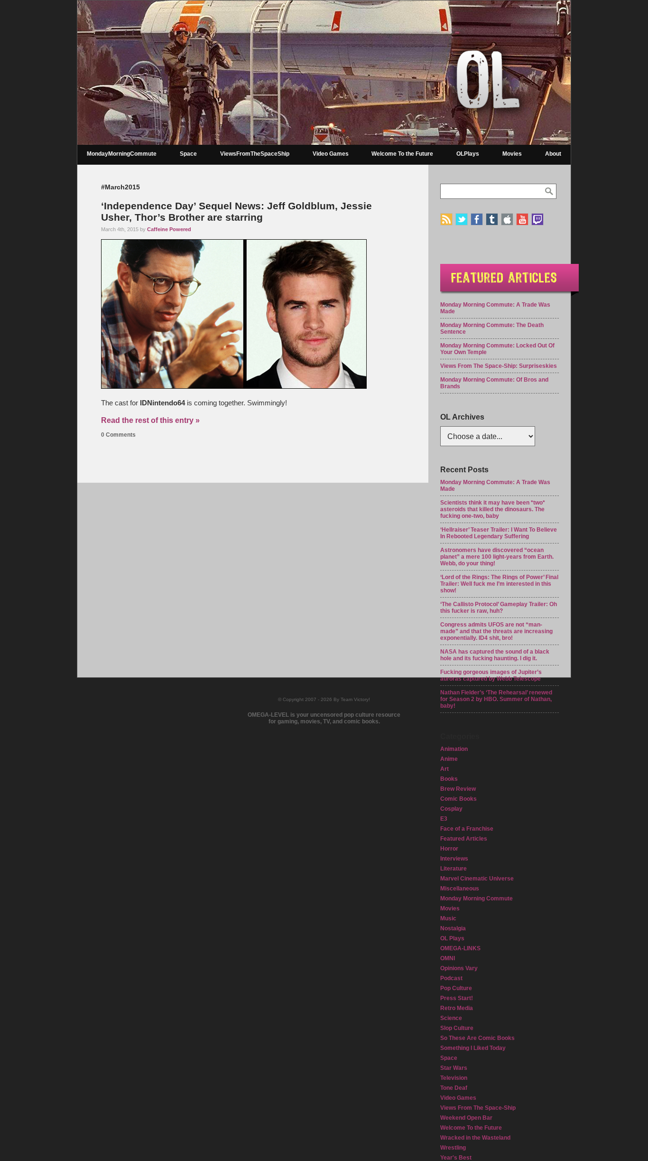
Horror (449, 848)
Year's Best (456, 1157)
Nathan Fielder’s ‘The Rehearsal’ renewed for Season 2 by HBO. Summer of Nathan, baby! (496, 699)
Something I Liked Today (473, 1048)
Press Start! (456, 998)
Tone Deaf (453, 1088)
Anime (449, 759)
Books (449, 779)
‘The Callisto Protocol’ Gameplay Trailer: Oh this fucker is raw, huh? (498, 607)
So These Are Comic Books (477, 1038)
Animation (454, 749)
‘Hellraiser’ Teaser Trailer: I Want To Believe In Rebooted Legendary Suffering (498, 533)
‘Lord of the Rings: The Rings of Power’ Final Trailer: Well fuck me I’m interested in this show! (499, 584)
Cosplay (451, 808)
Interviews (454, 858)
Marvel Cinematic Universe (477, 878)
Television (453, 1078)
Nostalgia (453, 928)
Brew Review (458, 789)
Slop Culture (456, 1028)
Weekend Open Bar (466, 1117)
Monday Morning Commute (476, 898)
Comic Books (458, 799)
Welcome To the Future (402, 153)
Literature (453, 868)
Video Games (331, 153)
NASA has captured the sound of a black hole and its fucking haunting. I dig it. (494, 655)
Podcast (451, 978)
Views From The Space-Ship (478, 1108)
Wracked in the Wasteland (475, 1137)
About (553, 153)
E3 (443, 818)
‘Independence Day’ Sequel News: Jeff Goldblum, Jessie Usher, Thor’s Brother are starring (236, 211)
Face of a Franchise (466, 828)
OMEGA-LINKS (460, 948)
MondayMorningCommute (122, 153)
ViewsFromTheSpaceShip (254, 153)
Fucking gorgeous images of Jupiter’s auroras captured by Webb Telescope (491, 675)
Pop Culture (456, 988)
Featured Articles (463, 838)
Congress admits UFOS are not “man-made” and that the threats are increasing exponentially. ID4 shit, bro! (496, 631)
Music (448, 918)
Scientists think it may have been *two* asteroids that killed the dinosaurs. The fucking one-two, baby (492, 509)
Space (188, 153)
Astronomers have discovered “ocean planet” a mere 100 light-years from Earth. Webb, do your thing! (497, 557)
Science (451, 1018)
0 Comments (118, 434)
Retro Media (456, 1008)
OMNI (447, 958)
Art (444, 769)
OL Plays (452, 938)
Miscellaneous (459, 888)
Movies (512, 153)
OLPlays (467, 153)
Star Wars (453, 1068)
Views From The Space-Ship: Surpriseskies (498, 366)
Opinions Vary (459, 968)
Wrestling (453, 1147)
